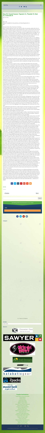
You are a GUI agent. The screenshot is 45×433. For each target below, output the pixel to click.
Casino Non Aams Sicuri (22, 409)
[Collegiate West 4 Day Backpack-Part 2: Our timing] (13, 308)
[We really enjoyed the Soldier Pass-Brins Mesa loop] (32, 251)
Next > (37, 193)
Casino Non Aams (22, 412)
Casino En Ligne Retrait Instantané (22, 404)
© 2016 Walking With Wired (13, 428)
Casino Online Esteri (22, 401)
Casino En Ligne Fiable (22, 417)
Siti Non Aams (22, 398)
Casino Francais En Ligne (22, 415)
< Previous (6, 193)
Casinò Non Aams (22, 400)
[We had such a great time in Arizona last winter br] (32, 270)
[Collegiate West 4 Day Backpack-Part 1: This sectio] (32, 308)
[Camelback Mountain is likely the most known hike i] (32, 232)
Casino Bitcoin (22, 397)
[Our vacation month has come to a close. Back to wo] (32, 289)
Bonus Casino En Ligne (22, 405)
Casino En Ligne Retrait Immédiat (22, 414)
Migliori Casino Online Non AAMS (22, 410)
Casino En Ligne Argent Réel (22, 406)
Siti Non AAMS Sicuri (22, 408)
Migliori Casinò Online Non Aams (22, 419)
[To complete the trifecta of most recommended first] (13, 270)
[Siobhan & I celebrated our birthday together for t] (13, 289)
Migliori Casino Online (22, 402)
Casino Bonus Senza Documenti (22, 396)
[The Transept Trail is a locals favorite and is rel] (13, 251)
